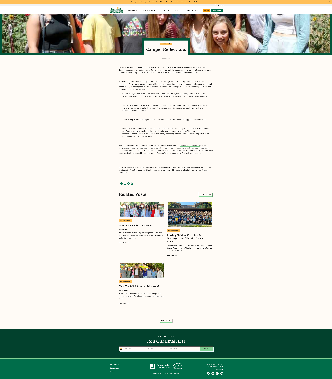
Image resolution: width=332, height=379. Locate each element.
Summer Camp (131, 10)
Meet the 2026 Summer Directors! (139, 286)
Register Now (217, 10)
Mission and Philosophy (190, 145)
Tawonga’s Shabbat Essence (135, 225)
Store (112, 372)
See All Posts (205, 194)
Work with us (114, 364)
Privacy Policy (168, 373)
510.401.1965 (219, 369)
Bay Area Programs (192, 10)
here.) (195, 72)
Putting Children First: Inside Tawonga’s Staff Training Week (185, 237)
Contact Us (114, 368)
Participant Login (219, 5)
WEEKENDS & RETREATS (149, 10)
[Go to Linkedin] (217, 373)
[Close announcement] (330, 2)
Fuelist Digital (176, 373)
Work (176, 10)
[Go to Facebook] (208, 373)
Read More (122, 243)
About (166, 10)
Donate (206, 10)
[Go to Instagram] (212, 373)
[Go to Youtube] (221, 373)
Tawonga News (166, 44)
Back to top (166, 320)
